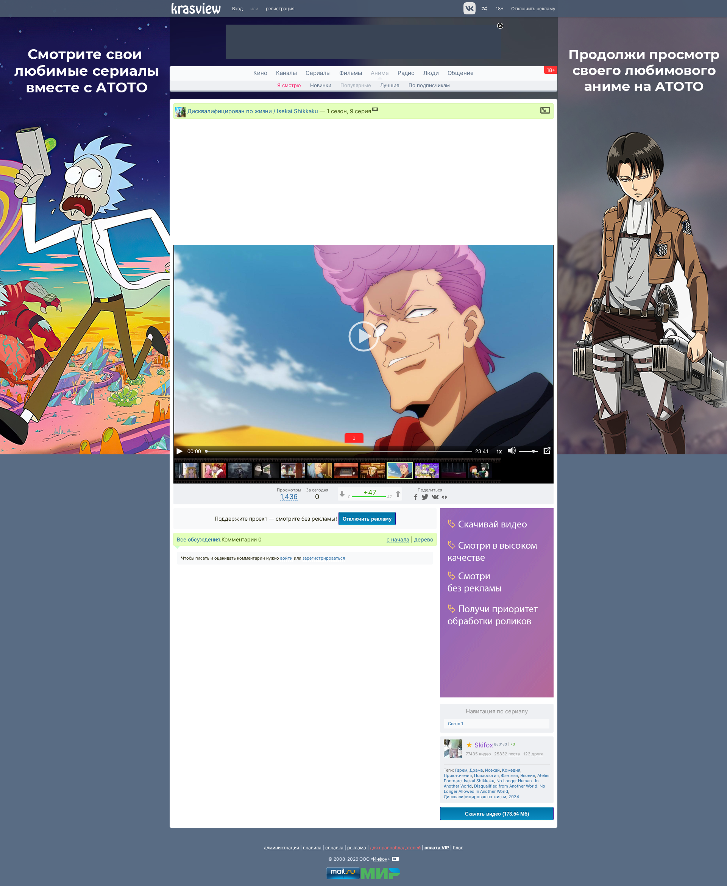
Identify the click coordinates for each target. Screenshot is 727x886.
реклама (356, 847)
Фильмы (350, 72)
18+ (500, 8)
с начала (398, 539)
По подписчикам (429, 85)
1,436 (289, 497)
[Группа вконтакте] (469, 13)
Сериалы (318, 72)
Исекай (492, 770)
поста (514, 754)
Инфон (380, 859)
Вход (237, 8)
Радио (406, 72)
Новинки (320, 85)
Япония (527, 775)
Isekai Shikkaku (479, 780)
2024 (514, 796)
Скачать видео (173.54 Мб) (497, 813)
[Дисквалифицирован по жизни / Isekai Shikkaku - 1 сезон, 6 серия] (319, 470)
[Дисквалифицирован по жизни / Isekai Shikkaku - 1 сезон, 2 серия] (213, 470)
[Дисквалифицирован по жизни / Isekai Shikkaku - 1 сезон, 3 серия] (240, 470)
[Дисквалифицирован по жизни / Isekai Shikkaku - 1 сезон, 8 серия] (372, 470)
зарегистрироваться (324, 558)
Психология (486, 775)
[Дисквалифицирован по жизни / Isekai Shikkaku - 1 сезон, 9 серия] (400, 470)
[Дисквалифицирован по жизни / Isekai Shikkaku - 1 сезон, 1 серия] (187, 470)
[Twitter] (424, 497)
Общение (461, 72)
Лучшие (389, 85)
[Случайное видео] (484, 8)
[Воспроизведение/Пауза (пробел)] (179, 450)
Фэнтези (509, 775)
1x (499, 451)
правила (312, 847)
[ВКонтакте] (434, 497)
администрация (281, 847)
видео (485, 754)
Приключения (458, 775)
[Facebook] (415, 497)
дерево (423, 539)
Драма (476, 770)
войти (286, 558)
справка (334, 847)
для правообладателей (395, 847)
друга (537, 754)
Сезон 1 (455, 723)
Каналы (286, 72)
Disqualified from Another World (505, 786)
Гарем (461, 770)
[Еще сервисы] (444, 497)
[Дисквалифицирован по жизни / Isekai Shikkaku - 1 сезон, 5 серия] (293, 470)
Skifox (479, 745)
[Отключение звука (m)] (511, 450)
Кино (260, 72)
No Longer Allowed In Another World (494, 788)
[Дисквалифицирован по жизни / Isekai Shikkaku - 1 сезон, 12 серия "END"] (480, 470)
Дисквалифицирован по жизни (475, 796)
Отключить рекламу (533, 8)
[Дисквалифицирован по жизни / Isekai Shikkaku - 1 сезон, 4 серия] (266, 470)
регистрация (280, 8)
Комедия (511, 770)
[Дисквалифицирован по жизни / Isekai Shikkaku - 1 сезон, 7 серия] (346, 470)
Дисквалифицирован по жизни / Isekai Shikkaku (252, 111)
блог (458, 847)
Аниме (380, 72)
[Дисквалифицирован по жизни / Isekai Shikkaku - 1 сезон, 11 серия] (453, 470)
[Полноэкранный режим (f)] (546, 450)
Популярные (355, 85)
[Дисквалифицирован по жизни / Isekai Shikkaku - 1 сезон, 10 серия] (427, 470)
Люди (431, 72)
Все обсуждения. (199, 539)
